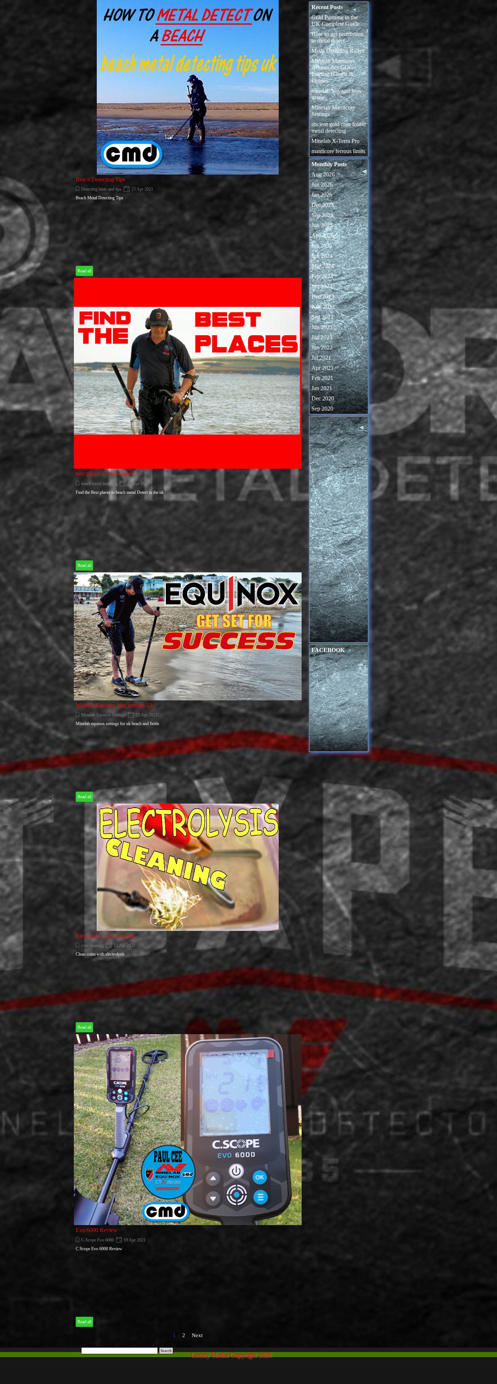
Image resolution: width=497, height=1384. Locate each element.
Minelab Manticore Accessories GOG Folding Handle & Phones (333, 71)
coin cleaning (92, 945)
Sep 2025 (322, 215)
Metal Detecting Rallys (337, 51)
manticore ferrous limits (338, 151)
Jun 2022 (322, 347)
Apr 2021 (322, 368)
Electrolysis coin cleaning (105, 936)
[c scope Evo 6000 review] (188, 1129)
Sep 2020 (322, 408)
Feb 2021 (322, 378)
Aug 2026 (323, 174)
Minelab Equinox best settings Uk (115, 705)
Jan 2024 (321, 286)
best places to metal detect (105, 474)
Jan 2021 (321, 388)
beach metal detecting (99, 483)
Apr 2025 (322, 235)
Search (166, 1351)
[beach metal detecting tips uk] (188, 87)
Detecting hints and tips (101, 189)
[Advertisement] (338, 531)
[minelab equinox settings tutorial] (188, 636)
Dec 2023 (322, 296)
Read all (84, 270)
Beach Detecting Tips (100, 179)
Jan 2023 (321, 337)
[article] (188, 139)
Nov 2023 (323, 307)
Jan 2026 (321, 195)
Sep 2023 (322, 317)
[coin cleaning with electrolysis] (188, 867)
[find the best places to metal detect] (188, 373)
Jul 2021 (321, 358)
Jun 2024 (322, 256)
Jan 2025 (321, 246)
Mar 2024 (322, 266)
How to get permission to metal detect (337, 37)
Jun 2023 (322, 327)
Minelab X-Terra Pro (335, 141)
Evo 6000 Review (97, 1230)
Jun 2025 (322, 225)
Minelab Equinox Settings (103, 714)
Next (197, 1335)
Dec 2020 (322, 398)
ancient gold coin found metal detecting (338, 127)
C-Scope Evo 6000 (97, 1240)
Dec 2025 (322, 205)
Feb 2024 (322, 276)
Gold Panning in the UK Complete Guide (335, 20)
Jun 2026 (322, 184)
